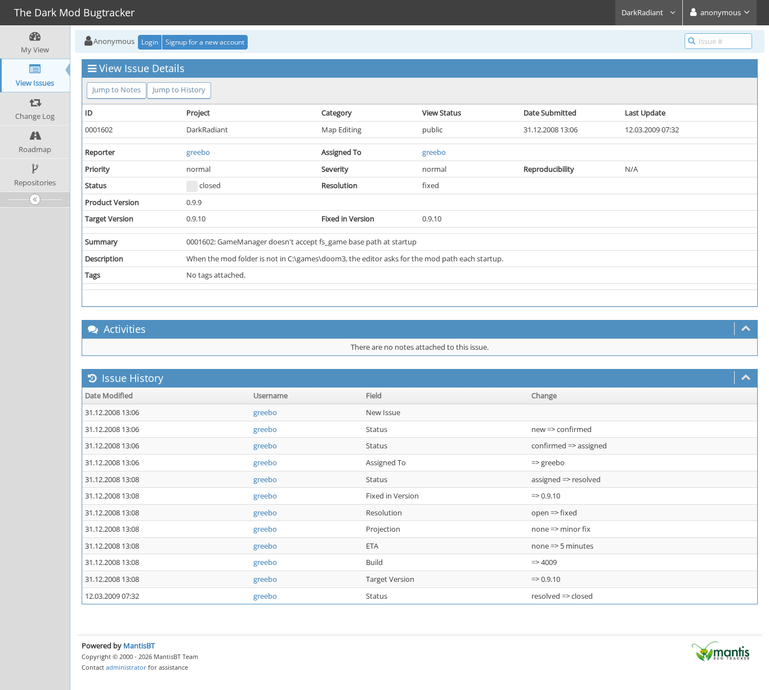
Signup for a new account (205, 42)
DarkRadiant (643, 12)
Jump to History (179, 89)
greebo (198, 152)
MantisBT (139, 645)
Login (149, 42)
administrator (126, 667)
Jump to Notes (116, 89)
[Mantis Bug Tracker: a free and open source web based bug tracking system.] (720, 651)
